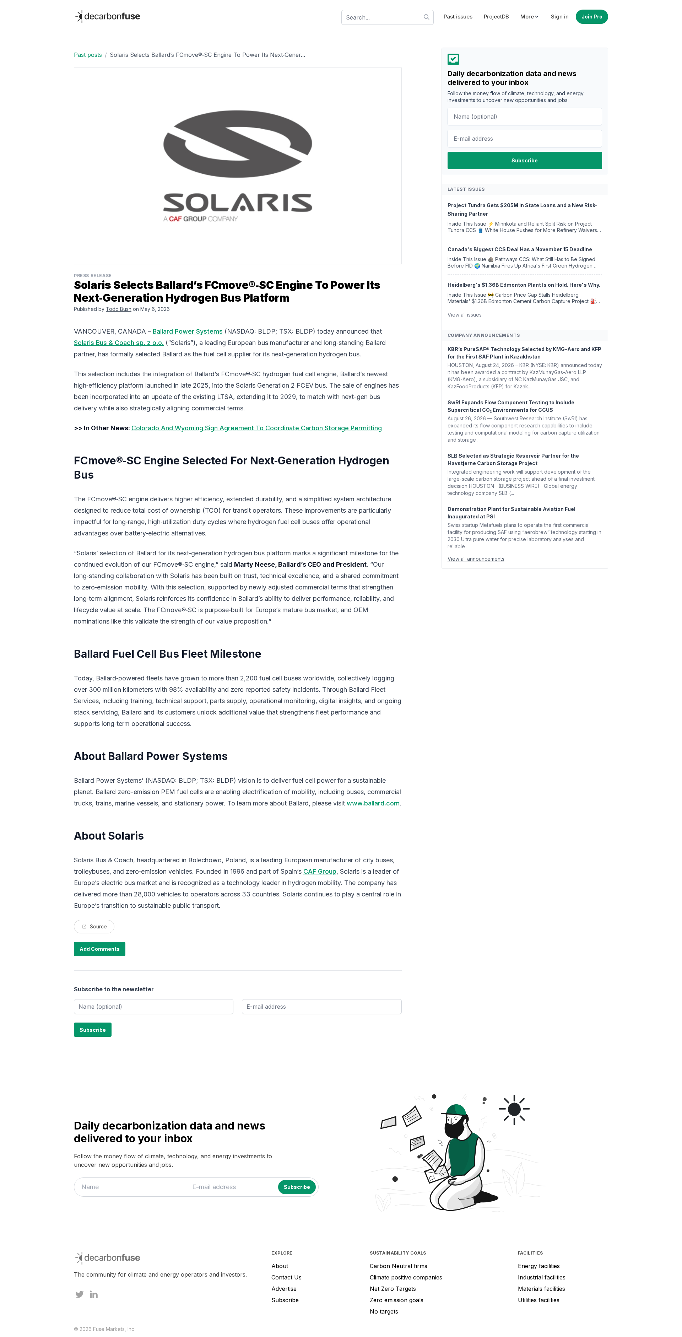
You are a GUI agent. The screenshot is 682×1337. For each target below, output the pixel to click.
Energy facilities (539, 1265)
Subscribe (285, 1300)
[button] (530, 17)
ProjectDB (496, 16)
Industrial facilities (541, 1277)
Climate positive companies (406, 1277)
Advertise (284, 1288)
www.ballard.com (373, 803)
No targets (384, 1311)
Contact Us (286, 1277)
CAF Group (319, 871)
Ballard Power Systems (188, 331)
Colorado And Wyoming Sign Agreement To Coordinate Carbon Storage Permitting (256, 428)
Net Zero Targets (393, 1288)
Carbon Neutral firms (398, 1265)
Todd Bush (118, 309)
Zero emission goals (396, 1300)
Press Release (93, 275)
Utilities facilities (538, 1300)
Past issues (458, 16)
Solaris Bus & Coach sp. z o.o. (119, 342)
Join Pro (591, 17)
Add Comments (100, 949)
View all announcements (476, 559)
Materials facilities (541, 1288)
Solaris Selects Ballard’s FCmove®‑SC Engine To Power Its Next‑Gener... (207, 54)
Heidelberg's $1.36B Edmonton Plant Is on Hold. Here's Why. (524, 285)
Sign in (560, 16)
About (279, 1265)
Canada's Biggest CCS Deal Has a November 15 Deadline (520, 250)
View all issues (465, 315)
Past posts (88, 54)
